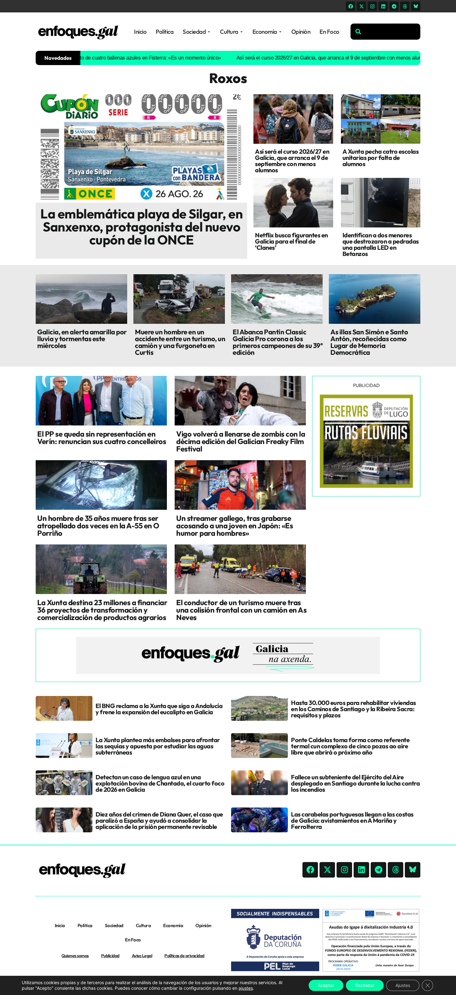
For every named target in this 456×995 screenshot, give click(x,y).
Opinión (203, 925)
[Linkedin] (383, 6)
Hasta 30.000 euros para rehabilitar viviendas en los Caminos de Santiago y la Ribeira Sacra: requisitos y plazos (353, 709)
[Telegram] (394, 6)
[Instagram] (372, 6)
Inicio (60, 925)
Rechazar (364, 985)
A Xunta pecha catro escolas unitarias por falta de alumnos (380, 157)
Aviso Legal (142, 955)
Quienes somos (75, 955)
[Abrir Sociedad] (209, 31)
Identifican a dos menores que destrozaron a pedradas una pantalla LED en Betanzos (380, 244)
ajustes (246, 988)
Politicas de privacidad (184, 955)
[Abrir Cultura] (241, 31)
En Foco (133, 940)
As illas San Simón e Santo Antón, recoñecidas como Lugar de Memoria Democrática (369, 342)
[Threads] (404, 6)
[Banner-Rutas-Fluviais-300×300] (366, 486)
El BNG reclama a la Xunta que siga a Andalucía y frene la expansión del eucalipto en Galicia (159, 709)
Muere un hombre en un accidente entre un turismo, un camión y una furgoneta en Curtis (180, 342)
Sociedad (114, 925)
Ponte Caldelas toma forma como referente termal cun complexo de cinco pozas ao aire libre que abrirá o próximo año (350, 746)
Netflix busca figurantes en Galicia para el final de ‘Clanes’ (291, 241)
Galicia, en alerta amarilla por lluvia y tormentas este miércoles (82, 339)
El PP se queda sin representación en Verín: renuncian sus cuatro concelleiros (101, 437)
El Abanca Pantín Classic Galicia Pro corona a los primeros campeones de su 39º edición (278, 342)
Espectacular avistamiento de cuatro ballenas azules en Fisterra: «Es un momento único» (98, 58)
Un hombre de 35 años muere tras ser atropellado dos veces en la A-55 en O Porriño (98, 525)
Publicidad (110, 955)
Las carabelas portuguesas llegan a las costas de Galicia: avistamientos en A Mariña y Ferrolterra (352, 820)
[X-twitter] (361, 6)
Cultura (143, 925)
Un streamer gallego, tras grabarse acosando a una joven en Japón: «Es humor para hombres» (234, 525)
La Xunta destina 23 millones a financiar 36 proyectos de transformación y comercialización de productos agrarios (102, 610)
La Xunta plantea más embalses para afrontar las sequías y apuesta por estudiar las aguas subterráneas (158, 746)
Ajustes (403, 985)
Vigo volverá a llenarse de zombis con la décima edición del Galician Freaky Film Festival (240, 441)
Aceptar (326, 985)
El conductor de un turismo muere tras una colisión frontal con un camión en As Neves (241, 610)
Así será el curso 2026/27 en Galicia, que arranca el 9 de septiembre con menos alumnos (308, 58)
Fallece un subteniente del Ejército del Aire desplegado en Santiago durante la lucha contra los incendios (355, 783)
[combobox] (385, 32)
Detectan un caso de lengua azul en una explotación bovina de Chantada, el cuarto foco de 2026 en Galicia (160, 783)
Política (85, 925)
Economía (173, 925)
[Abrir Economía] (280, 31)
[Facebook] (350, 6)
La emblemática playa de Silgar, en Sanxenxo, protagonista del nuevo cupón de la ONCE (141, 226)
